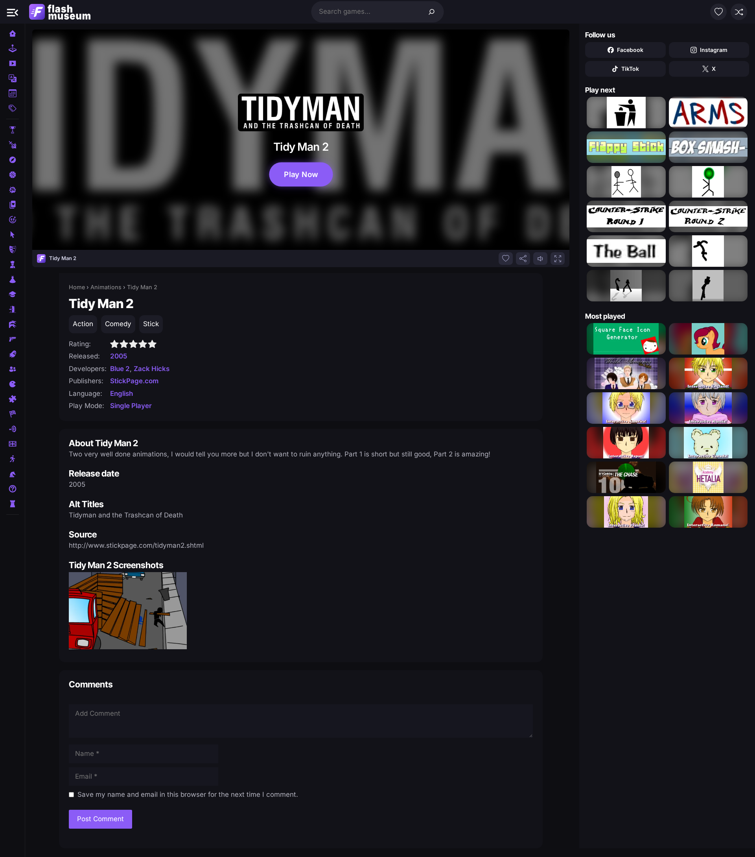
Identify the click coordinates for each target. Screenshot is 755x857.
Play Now (301, 174)
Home (77, 287)
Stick (151, 324)
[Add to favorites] (506, 258)
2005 (118, 356)
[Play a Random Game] (739, 12)
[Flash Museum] (59, 12)
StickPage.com (134, 381)
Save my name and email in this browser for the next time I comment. (187, 794)
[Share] (523, 258)
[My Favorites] (718, 12)
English (121, 393)
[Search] (431, 12)
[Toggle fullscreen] (558, 258)
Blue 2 (120, 369)
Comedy (118, 324)
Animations (106, 287)
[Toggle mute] (540, 258)
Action (83, 324)
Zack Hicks (151, 369)
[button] (12, 11)
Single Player (131, 406)
